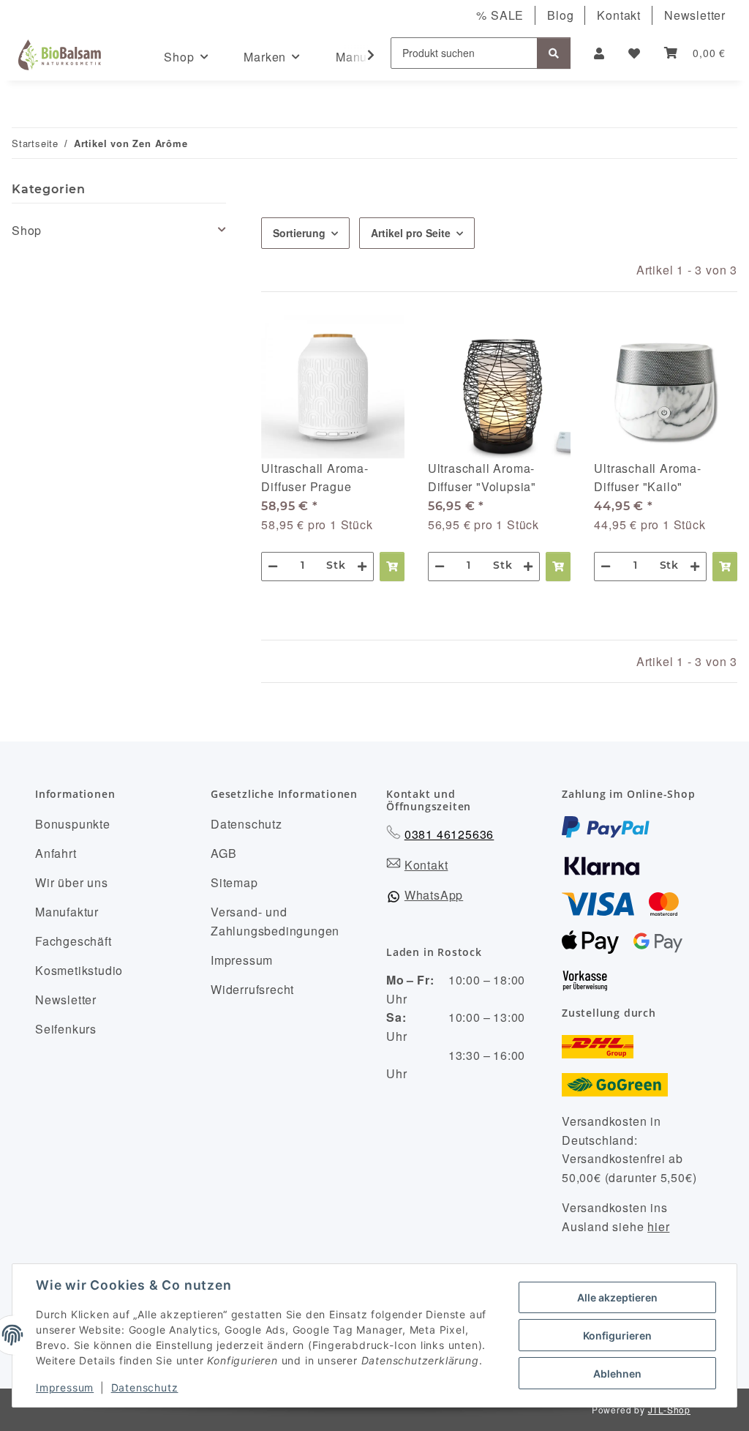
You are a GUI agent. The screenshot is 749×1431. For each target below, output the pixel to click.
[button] (599, 53)
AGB (223, 853)
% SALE (500, 15)
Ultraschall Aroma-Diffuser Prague (314, 478)
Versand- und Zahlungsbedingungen (275, 921)
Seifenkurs (66, 1028)
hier (658, 1226)
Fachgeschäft (73, 941)
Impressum (65, 1387)
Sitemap (234, 882)
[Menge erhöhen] (362, 566)
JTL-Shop (669, 1409)
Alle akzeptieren (617, 1297)
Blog (560, 15)
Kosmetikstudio (79, 970)
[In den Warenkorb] (392, 566)
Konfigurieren (617, 1335)
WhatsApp (433, 894)
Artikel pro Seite (411, 232)
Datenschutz (144, 1387)
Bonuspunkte (72, 823)
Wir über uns (71, 882)
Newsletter (695, 15)
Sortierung (299, 232)
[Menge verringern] (273, 566)
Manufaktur (67, 911)
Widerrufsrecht (252, 989)
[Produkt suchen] (554, 53)
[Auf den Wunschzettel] (380, 340)
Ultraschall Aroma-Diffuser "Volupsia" (482, 478)
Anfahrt (56, 853)
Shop (27, 230)
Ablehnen (617, 1373)
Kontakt (619, 15)
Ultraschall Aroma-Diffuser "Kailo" (647, 478)
